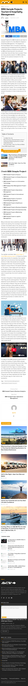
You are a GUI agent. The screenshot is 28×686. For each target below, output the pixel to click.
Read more (4, 631)
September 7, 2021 (12, 569)
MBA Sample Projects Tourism (9, 383)
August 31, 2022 (11, 542)
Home (2, 6)
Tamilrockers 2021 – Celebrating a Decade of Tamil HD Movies (16, 566)
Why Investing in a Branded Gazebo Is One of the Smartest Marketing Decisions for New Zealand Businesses (14, 141)
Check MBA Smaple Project (8, 146)
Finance (4, 617)
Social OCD (4, 660)
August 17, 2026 (9, 623)
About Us (23, 678)
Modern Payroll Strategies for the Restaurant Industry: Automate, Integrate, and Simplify (13, 652)
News (3, 443)
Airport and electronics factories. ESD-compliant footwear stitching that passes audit (14, 669)
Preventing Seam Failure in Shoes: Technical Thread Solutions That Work (12, 665)
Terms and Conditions (14, 678)
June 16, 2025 (11, 166)
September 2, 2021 (14, 17)
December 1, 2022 (12, 556)
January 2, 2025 (5, 504)
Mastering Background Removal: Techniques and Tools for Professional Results (14, 649)
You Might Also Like (8, 138)
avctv (7, 17)
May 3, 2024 (4, 532)
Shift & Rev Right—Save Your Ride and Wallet (14, 144)
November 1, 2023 (12, 550)
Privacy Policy (4, 678)
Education (7, 6)
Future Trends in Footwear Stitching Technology (14, 663)
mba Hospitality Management (12, 381)
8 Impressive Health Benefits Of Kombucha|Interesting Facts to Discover (16, 547)
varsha (3, 623)
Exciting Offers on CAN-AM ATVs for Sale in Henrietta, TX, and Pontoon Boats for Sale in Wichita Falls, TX (13, 528)
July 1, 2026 (11, 160)
